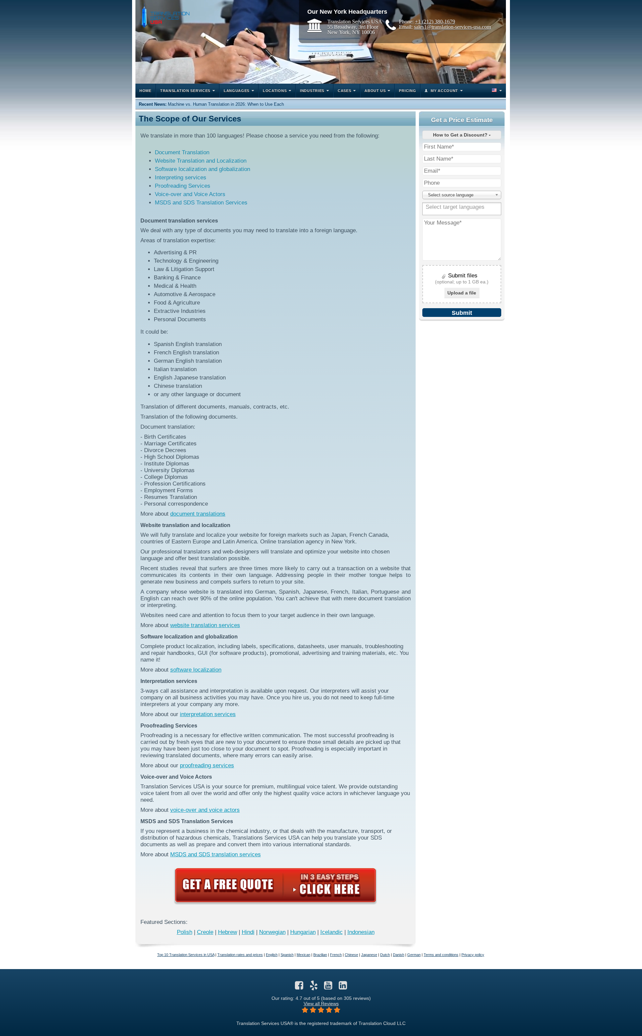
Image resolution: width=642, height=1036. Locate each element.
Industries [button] (312, 91)
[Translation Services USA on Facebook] (299, 987)
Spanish (287, 955)
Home (145, 91)
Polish (184, 932)
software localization (195, 670)
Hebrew (227, 932)
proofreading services (207, 765)
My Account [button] (444, 91)
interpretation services (208, 714)
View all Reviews (321, 1003)
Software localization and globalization (202, 169)
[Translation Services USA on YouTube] (328, 987)
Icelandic (331, 932)
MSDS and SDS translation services (215, 854)
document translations (197, 514)
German (414, 955)
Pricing (407, 91)
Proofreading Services (182, 186)
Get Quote (276, 885)
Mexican (303, 955)
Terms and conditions (441, 955)
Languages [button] (236, 91)
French (336, 955)
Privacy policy (472, 955)
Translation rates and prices (240, 955)
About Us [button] (375, 91)
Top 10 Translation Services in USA (185, 955)
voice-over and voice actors (205, 810)
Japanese (369, 955)
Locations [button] (275, 91)
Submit (462, 313)
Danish (398, 955)
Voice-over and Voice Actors (190, 194)
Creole (205, 932)
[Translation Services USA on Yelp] (314, 987)
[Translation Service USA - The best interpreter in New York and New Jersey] (164, 15)
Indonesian (360, 932)
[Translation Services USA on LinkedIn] (343, 987)
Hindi (248, 932)
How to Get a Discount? (461, 135)
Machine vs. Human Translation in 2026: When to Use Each (226, 104)
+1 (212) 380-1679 (435, 21)
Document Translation (182, 152)
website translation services (205, 625)
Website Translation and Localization (200, 161)
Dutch (385, 955)
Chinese (351, 955)
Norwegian (272, 932)
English (272, 955)
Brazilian (320, 955)
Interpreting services (180, 177)
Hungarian (303, 932)
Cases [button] (344, 91)
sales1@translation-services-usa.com (452, 26)
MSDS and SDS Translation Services (201, 202)
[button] (496, 91)
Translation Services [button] (185, 91)
